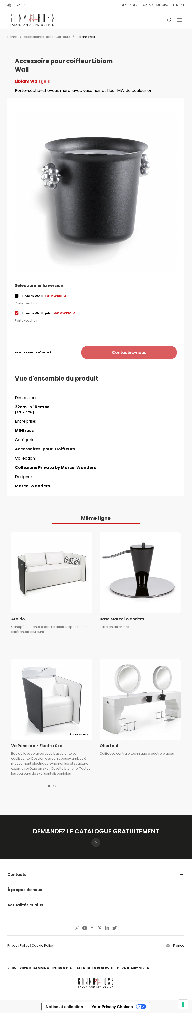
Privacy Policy (19, 945)
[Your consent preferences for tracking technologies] (183, 1004)
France (21, 5)
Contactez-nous (129, 352)
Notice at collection (64, 1006)
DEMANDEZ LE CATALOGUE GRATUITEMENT (152, 5)
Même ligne (96, 518)
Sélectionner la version (39, 285)
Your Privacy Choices (112, 1006)
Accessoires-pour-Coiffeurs (47, 36)
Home (13, 36)
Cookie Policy (43, 945)
